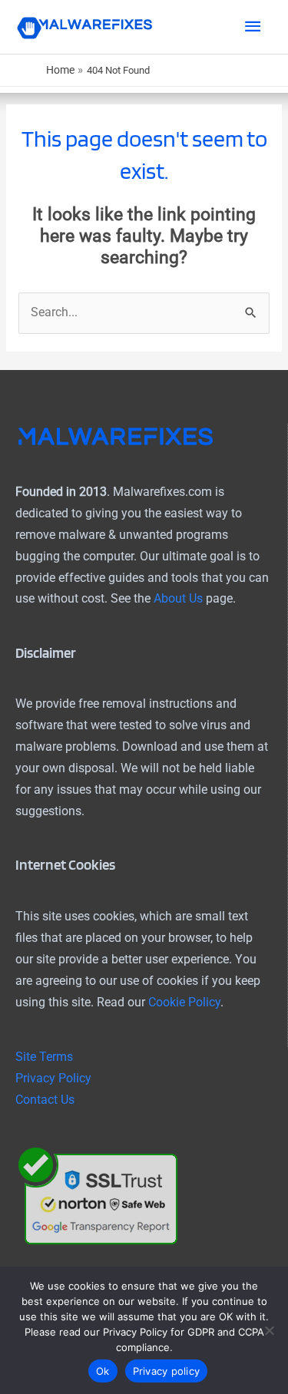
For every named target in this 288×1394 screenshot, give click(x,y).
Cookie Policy (184, 1002)
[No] (268, 1330)
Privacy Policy (53, 1078)
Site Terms (44, 1057)
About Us (178, 599)
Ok (103, 1371)
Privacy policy (166, 1371)
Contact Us (44, 1100)
